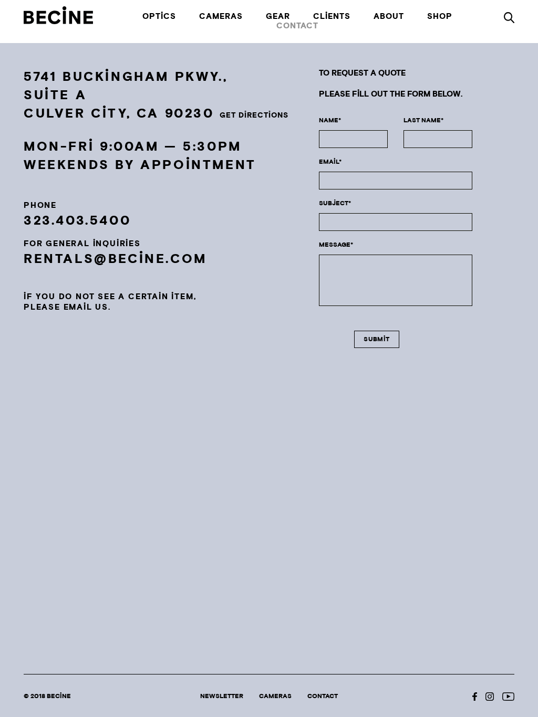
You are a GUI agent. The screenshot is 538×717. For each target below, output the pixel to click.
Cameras (221, 17)
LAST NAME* (423, 120)
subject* (335, 203)
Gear (278, 17)
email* (330, 162)
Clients (331, 17)
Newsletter (221, 696)
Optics (159, 17)
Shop (439, 17)
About (389, 17)
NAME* (330, 120)
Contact (297, 26)
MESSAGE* (336, 245)
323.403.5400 (77, 221)
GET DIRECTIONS (254, 115)
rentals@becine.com (115, 259)
